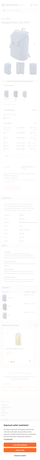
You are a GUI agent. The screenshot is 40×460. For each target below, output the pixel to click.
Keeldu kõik (20, 450)
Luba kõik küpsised (20, 445)
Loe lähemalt (8, 439)
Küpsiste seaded (20, 455)
